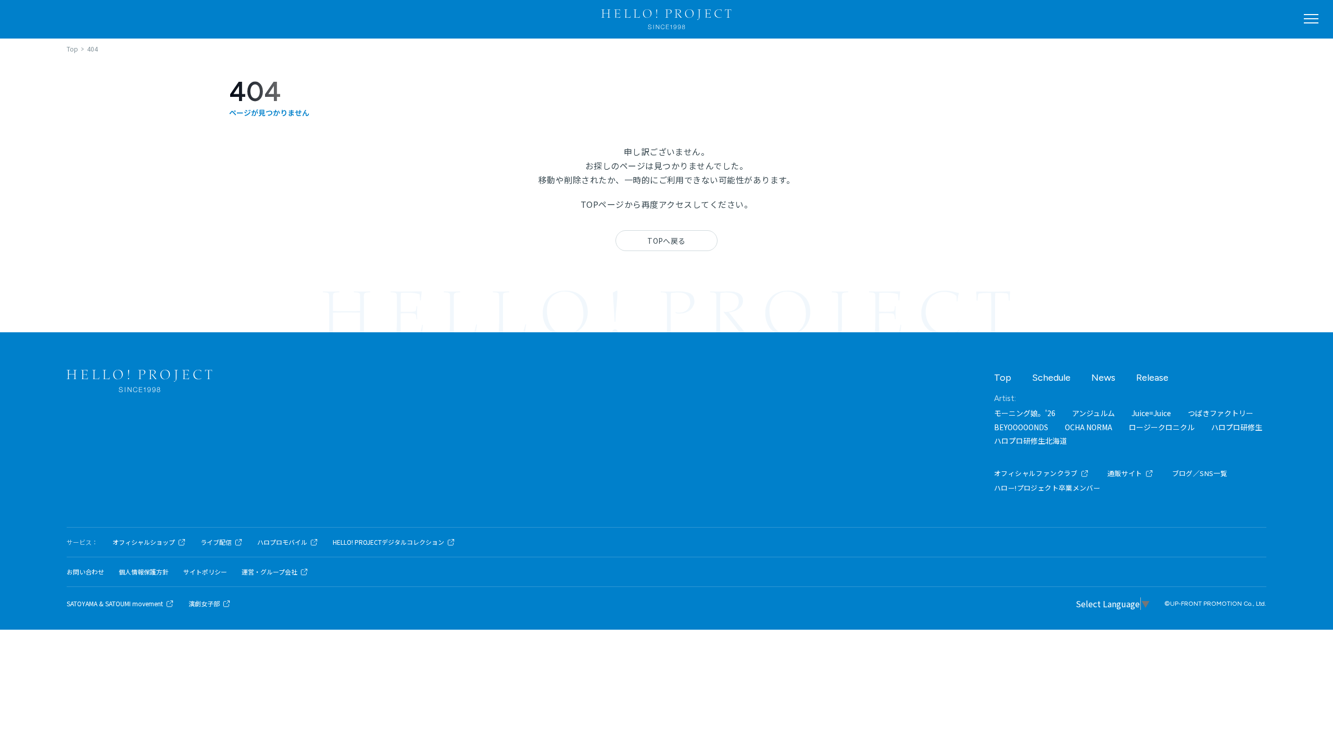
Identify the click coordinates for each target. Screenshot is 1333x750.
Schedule (1051, 377)
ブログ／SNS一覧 (1200, 473)
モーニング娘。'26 (1024, 413)
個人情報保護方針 (144, 572)
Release (1152, 377)
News (1103, 377)
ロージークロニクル (1161, 427)
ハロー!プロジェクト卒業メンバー (1047, 488)
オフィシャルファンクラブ (1036, 473)
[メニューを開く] (1311, 18)
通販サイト (1125, 473)
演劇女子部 (204, 603)
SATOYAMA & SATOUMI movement (115, 603)
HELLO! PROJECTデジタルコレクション (388, 542)
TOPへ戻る (666, 240)
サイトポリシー (205, 572)
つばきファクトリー (1220, 413)
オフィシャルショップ (143, 542)
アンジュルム (1093, 413)
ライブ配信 (216, 542)
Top (1002, 377)
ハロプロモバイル (282, 542)
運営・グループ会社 (269, 572)
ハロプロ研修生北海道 (1030, 440)
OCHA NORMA (1088, 427)
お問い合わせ (85, 572)
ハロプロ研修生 (1236, 427)
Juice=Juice (1151, 413)
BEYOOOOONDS (1021, 427)
